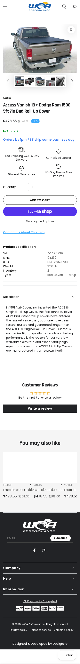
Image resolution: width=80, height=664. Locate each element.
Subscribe (60, 538)
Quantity (9, 187)
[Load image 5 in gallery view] (60, 81)
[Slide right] (72, 81)
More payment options (40, 221)
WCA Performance (33, 624)
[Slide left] (7, 81)
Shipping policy (63, 630)
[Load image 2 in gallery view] (29, 81)
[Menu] (5, 6)
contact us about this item (24, 232)
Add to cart (40, 200)
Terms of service (40, 630)
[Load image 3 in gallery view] (40, 81)
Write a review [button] (40, 408)
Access (7, 98)
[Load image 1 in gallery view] (19, 81)
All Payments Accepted (40, 601)
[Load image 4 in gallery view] (50, 81)
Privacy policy (18, 630)
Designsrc (60, 643)
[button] (64, 6)
